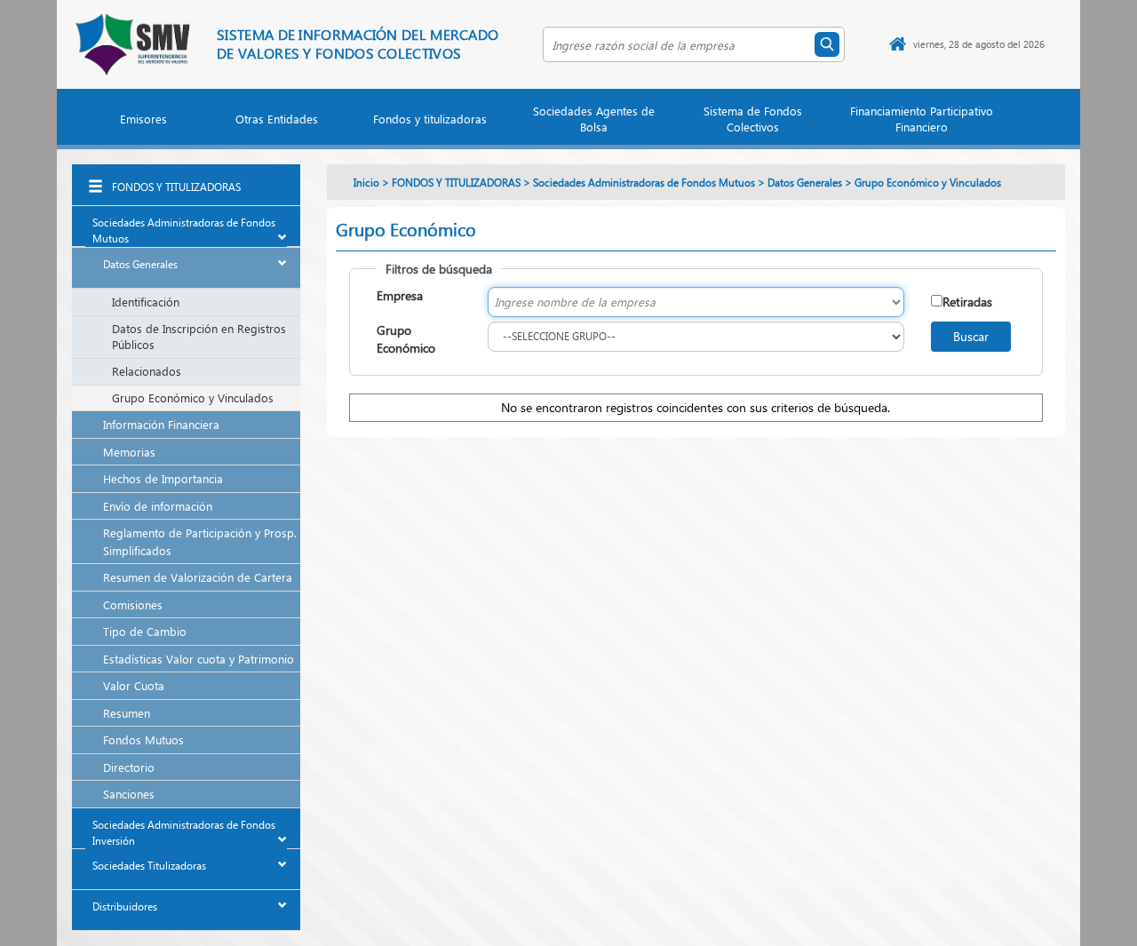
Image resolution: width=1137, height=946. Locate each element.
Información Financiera (161, 424)
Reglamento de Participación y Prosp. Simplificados (200, 541)
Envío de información (157, 505)
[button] (144, 122)
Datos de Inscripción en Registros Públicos (199, 337)
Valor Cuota (133, 685)
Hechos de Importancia (163, 478)
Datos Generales (140, 264)
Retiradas (967, 301)
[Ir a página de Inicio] (897, 44)
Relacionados (146, 370)
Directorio (129, 767)
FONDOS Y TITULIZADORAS (176, 187)
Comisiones (133, 604)
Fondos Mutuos (143, 739)
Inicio (366, 182)
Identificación (145, 301)
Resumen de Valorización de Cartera (197, 576)
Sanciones (129, 793)
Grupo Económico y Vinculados (193, 397)
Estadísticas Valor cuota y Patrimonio (198, 658)
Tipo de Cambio (145, 631)
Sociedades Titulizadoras (149, 865)
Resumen (126, 712)
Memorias (129, 451)
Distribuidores (124, 906)
